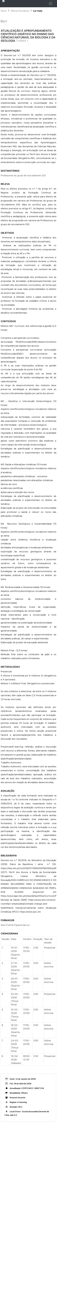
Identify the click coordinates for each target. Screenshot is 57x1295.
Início (4, 10)
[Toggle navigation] (50, 4)
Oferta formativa (20, 10)
